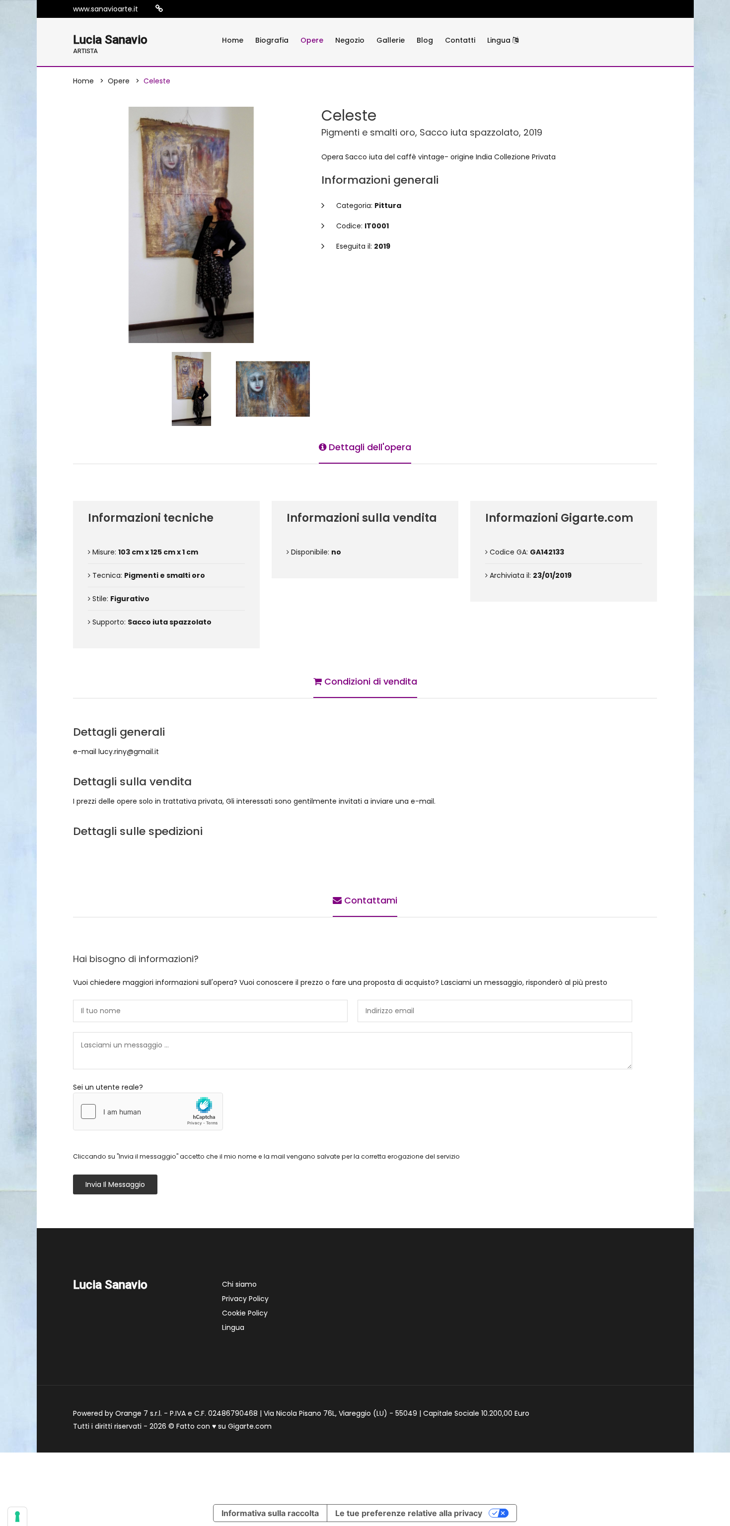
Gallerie (390, 40)
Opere (311, 40)
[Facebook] (190, 9)
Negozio (350, 40)
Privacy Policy (245, 1299)
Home (232, 40)
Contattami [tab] (369, 900)
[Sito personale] (159, 8)
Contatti (460, 40)
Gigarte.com (250, 1426)
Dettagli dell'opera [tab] (368, 447)
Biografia (272, 40)
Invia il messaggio (115, 1184)
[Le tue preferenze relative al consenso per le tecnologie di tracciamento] (17, 1516)
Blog (425, 40)
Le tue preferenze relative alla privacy (408, 1513)
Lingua (499, 40)
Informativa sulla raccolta (270, 1513)
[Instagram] (175, 9)
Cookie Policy (245, 1313)
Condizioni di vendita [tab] (369, 681)
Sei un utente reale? (108, 1087)
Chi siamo (239, 1284)
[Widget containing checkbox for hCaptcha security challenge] (148, 1111)
